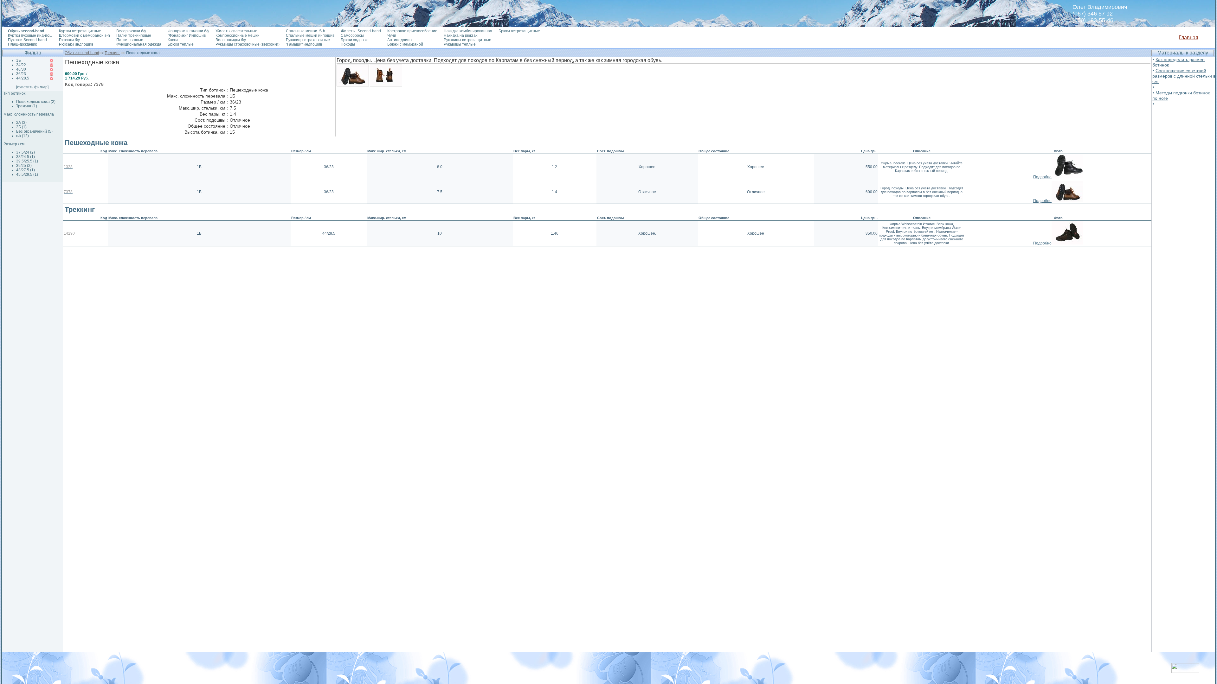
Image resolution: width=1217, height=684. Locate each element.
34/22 (21, 65)
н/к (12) (22, 136)
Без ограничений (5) (34, 131)
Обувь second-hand (82, 53)
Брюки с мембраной (405, 44)
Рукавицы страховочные (308, 40)
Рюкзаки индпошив (76, 44)
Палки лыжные (129, 40)
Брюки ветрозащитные (519, 31)
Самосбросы (352, 35)
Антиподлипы (399, 40)
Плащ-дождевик (22, 44)
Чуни (391, 35)
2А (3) (21, 122)
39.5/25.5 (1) (27, 161)
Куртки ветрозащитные (80, 31)
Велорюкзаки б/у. (131, 31)
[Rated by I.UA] (1185, 671)
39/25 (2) (24, 165)
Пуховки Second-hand (27, 40)
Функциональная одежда (138, 44)
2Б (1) (21, 127)
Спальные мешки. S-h (305, 31)
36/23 (21, 74)
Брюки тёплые (181, 44)
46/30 (21, 69)
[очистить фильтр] (32, 87)
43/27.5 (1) (25, 170)
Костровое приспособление (412, 31)
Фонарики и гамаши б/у (188, 31)
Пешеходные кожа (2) (35, 101)
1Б (18, 60)
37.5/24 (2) (25, 152)
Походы (348, 44)
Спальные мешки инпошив (310, 35)
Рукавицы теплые (460, 44)
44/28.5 (22, 78)
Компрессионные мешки (238, 35)
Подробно (1042, 177)
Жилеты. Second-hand (361, 31)
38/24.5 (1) (25, 157)
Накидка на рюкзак (460, 35)
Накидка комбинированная (468, 31)
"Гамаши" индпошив (304, 44)
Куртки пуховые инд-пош (30, 35)
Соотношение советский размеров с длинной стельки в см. (1183, 76)
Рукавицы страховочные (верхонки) (248, 44)
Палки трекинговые (133, 35)
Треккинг (112, 53)
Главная (1188, 37)
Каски (173, 40)
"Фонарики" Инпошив (187, 35)
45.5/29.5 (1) (27, 174)
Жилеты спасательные (236, 31)
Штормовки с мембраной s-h (84, 35)
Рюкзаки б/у (69, 40)
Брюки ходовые (355, 40)
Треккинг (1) (26, 106)
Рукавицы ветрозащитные (467, 40)
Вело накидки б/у (231, 40)
